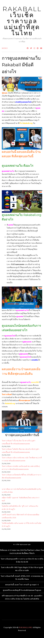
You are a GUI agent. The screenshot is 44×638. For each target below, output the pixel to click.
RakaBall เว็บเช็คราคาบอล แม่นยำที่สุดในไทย (22, 21)
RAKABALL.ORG (25, 627)
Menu (5, 48)
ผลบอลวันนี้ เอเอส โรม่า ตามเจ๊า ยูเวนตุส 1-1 (22, 585)
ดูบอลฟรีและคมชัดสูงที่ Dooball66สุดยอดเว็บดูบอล (22, 590)
